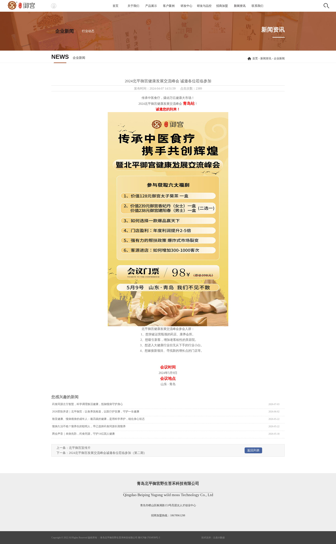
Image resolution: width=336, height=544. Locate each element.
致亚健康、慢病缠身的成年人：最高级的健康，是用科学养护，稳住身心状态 (98, 418)
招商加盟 (222, 5)
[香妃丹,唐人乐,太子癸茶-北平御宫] (26, 5)
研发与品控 (204, 5)
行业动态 (88, 31)
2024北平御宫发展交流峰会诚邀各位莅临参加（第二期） (108, 452)
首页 (115, 5)
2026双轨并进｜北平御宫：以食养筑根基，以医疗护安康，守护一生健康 (95, 411)
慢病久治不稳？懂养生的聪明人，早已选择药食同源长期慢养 (88, 426)
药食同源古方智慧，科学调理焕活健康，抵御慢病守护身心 (87, 404)
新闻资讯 (240, 5)
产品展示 (151, 5)
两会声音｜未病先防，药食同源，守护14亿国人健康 (83, 433)
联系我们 (257, 5)
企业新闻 (64, 31)
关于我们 (133, 5)
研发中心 (186, 5)
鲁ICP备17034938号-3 (149, 537)
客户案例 (169, 5)
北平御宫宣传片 (80, 447)
